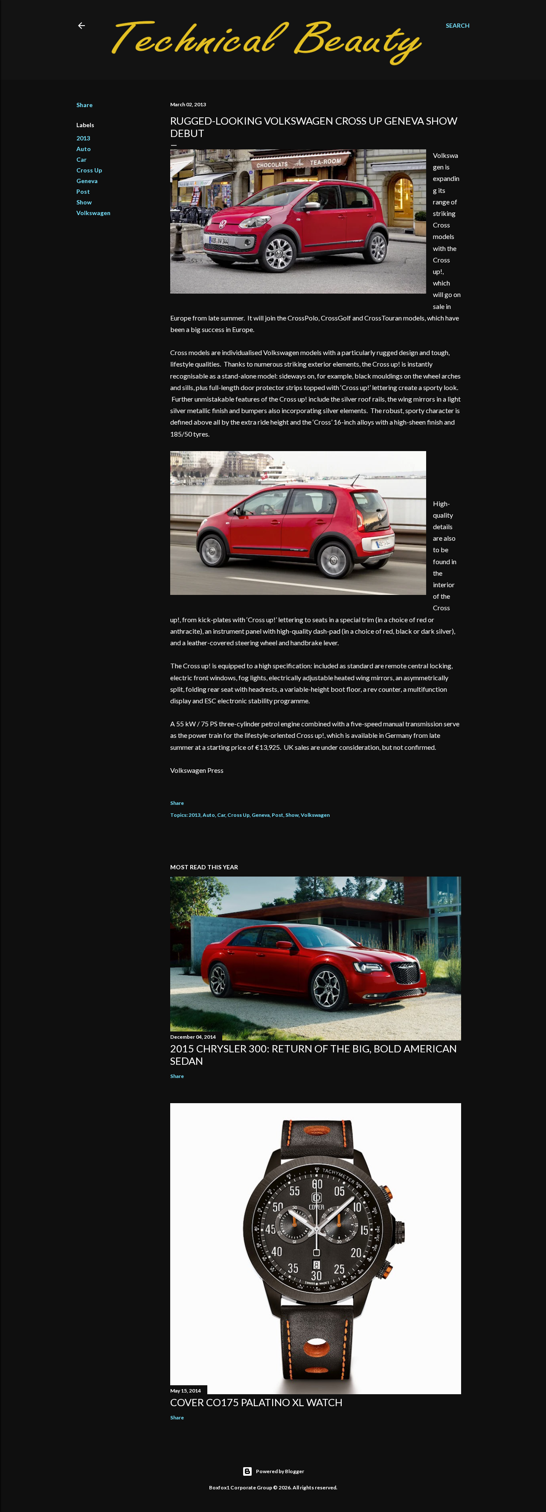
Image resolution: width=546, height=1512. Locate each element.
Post (83, 191)
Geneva (87, 180)
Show (84, 202)
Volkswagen (93, 212)
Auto (83, 148)
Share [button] (84, 104)
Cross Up (89, 170)
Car (81, 159)
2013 (83, 138)
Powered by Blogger (280, 1471)
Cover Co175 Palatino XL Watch (256, 1402)
